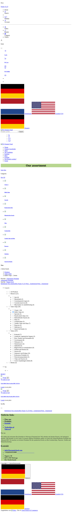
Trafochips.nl (9, 427)
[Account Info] (5, 20)
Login (2, 387)
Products (7, 272)
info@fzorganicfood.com (13, 450)
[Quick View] (5, 378)
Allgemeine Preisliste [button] (12, 278)
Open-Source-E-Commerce (30, 510)
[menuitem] (6, 147)
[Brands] (5, 30)
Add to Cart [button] (6, 379)
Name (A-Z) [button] (4, 6)
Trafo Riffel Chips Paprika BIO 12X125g (10, 396)
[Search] (5, 11)
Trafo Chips (8, 274)
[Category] (5, 33)
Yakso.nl (7, 429)
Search (21, 131)
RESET (3, 374)
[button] (10, 282)
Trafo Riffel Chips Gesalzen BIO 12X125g (10, 383)
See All (3, 177)
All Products (14, 292)
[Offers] (5, 27)
